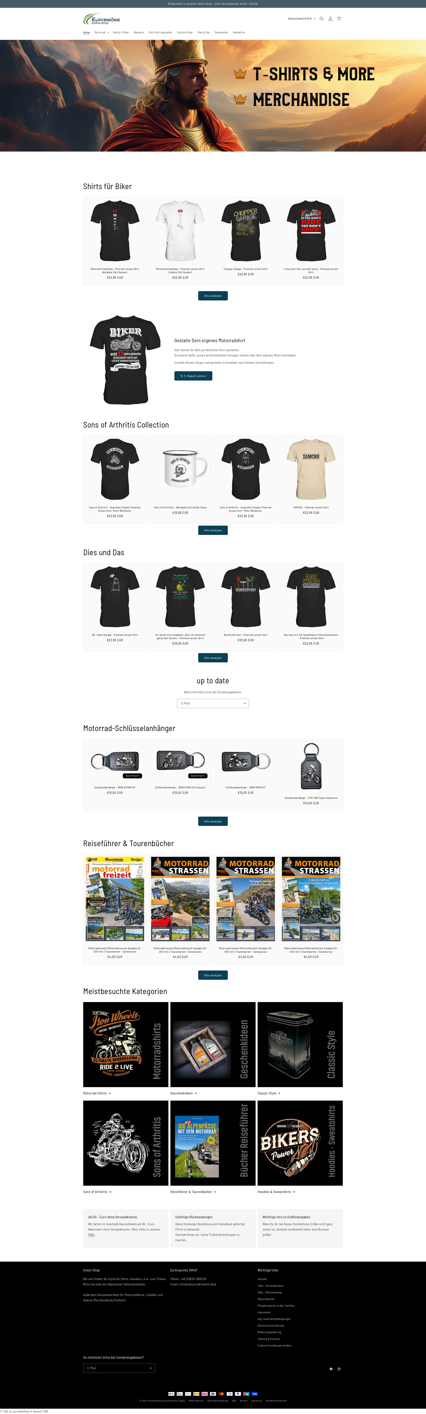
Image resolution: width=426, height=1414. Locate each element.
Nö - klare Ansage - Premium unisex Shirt (115, 634)
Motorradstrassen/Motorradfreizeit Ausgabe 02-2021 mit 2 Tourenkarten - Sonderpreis (180, 950)
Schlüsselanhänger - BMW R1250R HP (114, 787)
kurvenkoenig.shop (157, 1400)
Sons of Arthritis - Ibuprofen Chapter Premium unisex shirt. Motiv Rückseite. (115, 509)
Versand (243, 1400)
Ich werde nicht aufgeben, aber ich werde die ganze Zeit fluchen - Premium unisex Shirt (180, 636)
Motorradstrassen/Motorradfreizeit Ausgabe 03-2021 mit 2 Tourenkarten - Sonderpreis (245, 950)
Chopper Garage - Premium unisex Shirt (246, 268)
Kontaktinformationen (276, 1400)
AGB (234, 1400)
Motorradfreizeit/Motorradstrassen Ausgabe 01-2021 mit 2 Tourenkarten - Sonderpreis (114, 950)
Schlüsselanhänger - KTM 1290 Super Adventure (311, 797)
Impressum (264, 1312)
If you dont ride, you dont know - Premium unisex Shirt (311, 270)
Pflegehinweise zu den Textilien (276, 1305)
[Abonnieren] (244, 703)
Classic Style (267, 1093)
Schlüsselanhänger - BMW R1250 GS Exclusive (180, 787)
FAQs (91, 1235)
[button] (101, 32)
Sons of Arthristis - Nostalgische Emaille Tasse (180, 507)
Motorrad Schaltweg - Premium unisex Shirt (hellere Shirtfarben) (180, 270)
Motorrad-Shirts (95, 1093)
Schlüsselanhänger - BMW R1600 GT (245, 787)
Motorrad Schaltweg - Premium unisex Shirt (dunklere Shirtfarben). (115, 270)
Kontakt (262, 1279)
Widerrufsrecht (196, 1400)
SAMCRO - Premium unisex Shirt (311, 507)
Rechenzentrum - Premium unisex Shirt (246, 634)
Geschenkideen (181, 1093)
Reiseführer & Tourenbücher (191, 1191)
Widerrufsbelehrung (269, 1332)
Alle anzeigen (213, 295)
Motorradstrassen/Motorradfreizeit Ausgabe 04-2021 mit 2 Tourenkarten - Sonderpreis (311, 950)
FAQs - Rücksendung (270, 1292)
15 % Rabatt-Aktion (193, 376)
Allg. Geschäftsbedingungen (274, 1318)
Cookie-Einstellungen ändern (275, 1345)
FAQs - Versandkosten (270, 1285)
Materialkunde (266, 1299)
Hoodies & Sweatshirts (274, 1191)
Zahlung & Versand (269, 1338)
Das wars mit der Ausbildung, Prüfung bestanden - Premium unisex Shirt (311, 636)
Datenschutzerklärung (271, 1325)
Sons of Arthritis (95, 1191)
